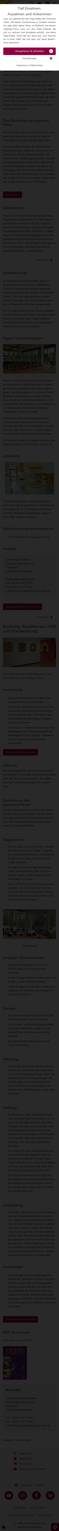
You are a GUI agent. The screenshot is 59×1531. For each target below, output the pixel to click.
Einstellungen (30, 58)
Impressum (22, 65)
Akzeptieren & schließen (29, 51)
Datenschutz (36, 65)
